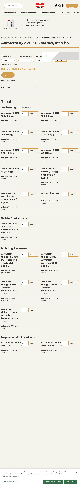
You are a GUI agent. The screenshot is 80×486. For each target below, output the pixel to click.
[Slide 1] (48, 62)
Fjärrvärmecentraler (10, 13)
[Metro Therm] (40, 5)
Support (72, 7)
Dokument (5, 87)
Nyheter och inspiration (34, 23)
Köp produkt (7, 75)
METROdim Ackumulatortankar (37, 20)
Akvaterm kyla (34, 37)
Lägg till (32, 113)
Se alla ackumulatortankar (35, 25)
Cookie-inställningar (10, 481)
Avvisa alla (70, 481)
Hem (3, 37)
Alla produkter (64, 13)
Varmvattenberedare (29, 13)
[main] (40, 477)
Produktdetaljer (8, 81)
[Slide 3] (73, 62)
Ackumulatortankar (47, 13)
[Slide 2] (61, 61)
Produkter (9, 37)
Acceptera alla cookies (52, 481)
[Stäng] (76, 472)
